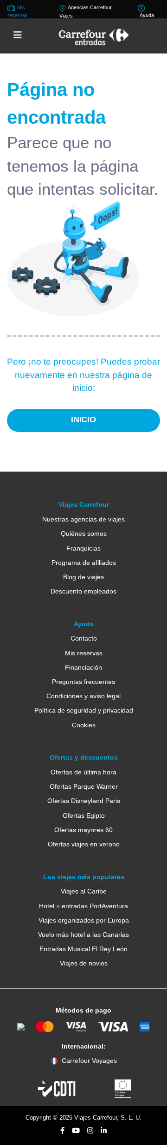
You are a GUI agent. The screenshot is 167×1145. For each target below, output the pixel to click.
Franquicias (83, 548)
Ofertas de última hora (83, 772)
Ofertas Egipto (84, 815)
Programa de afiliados (83, 562)
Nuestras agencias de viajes (83, 519)
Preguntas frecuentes (83, 681)
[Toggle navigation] (17, 35)
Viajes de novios (84, 963)
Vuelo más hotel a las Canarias (83, 934)
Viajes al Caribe (84, 891)
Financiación (83, 667)
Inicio (83, 419)
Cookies (84, 725)
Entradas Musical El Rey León (83, 949)
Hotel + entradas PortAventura (83, 906)
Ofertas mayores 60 (83, 830)
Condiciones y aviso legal (83, 696)
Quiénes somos (84, 533)
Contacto (84, 638)
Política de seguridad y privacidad (83, 710)
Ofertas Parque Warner (84, 786)
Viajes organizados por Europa (84, 920)
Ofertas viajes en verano (84, 844)
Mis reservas (84, 653)
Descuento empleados (83, 591)
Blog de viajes (83, 577)
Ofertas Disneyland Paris (83, 800)
